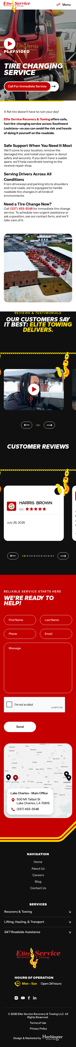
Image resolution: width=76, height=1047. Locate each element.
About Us (38, 868)
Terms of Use (38, 1022)
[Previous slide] (26, 425)
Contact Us (38, 888)
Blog (38, 881)
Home (38, 862)
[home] (16, 6)
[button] (64, 4)
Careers (38, 875)
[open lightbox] (34, 387)
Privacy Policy (38, 1028)
